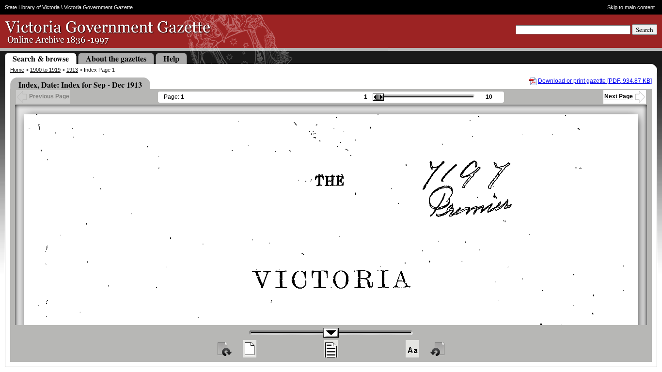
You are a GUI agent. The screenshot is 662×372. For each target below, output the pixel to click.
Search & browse (41, 58)
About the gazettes (116, 58)
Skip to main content (631, 7)
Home (17, 70)
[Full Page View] (249, 349)
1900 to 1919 (45, 70)
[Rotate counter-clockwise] (438, 348)
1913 (72, 70)
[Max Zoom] (412, 349)
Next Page (618, 96)
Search (644, 29)
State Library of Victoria (32, 7)
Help (171, 58)
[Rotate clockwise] (224, 348)
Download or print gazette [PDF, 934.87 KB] (595, 81)
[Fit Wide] (331, 349)
